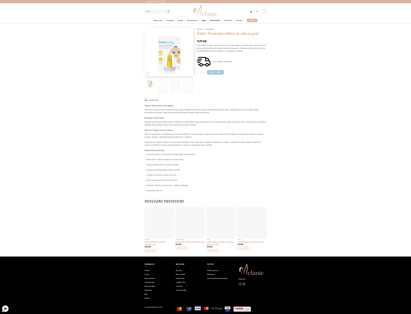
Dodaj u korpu (215, 72)
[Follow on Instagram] (244, 284)
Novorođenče (215, 20)
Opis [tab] (146, 100)
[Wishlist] (257, 11)
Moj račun (179, 270)
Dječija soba (158, 20)
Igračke (180, 20)
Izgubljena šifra (180, 282)
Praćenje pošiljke (149, 286)
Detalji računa (180, 278)
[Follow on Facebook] (240, 284)
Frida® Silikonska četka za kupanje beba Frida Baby (220, 243)
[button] (251, 11)
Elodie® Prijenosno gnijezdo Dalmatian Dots (155, 243)
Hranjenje (170, 20)
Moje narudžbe (180, 274)
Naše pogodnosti (149, 278)
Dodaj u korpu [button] (150, 250)
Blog (145, 294)
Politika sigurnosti (212, 270)
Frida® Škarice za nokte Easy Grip (250, 242)
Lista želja (179, 286)
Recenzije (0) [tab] (154, 100)
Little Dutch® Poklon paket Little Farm (190, 242)
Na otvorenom (192, 20)
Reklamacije (148, 290)
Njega (204, 20)
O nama (146, 274)
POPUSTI (252, 20)
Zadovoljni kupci (149, 282)
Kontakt (146, 298)
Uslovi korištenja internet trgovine (217, 278)
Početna (200, 29)
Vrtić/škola (228, 20)
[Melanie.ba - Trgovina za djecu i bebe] (205, 10)
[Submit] (168, 11)
